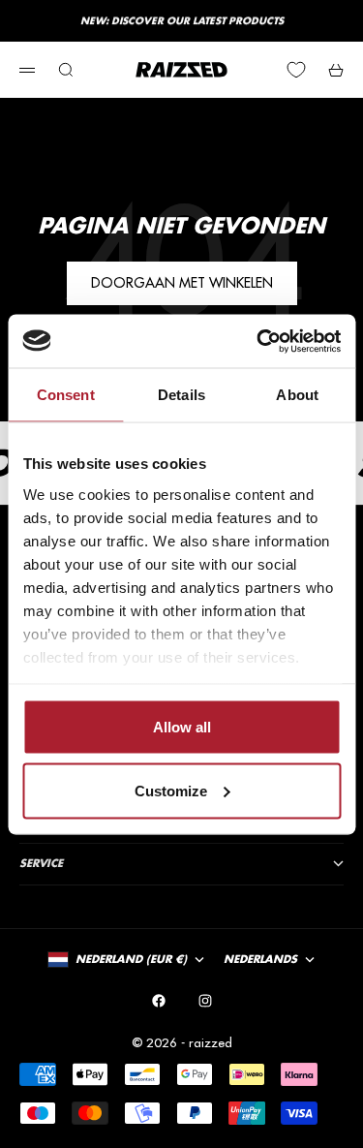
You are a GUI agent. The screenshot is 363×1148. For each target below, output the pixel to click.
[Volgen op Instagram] (205, 1000)
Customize (171, 790)
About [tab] (297, 395)
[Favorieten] (296, 69)
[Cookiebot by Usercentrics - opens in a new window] (258, 341)
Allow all (182, 727)
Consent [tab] (66, 395)
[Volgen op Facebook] (158, 1000)
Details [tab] (181, 395)
